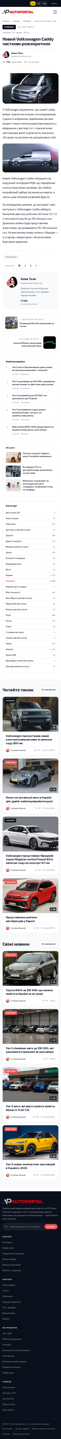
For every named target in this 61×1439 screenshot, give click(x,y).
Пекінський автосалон (30, 609)
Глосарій (7, 1344)
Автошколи (8, 1398)
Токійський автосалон (30, 638)
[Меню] (55, 11)
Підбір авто (8, 1248)
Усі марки (7, 1242)
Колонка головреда (30, 558)
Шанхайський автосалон (30, 666)
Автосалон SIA (30, 512)
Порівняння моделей (13, 1253)
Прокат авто (9, 1404)
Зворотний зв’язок (21, 1434)
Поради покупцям (12, 1301)
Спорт (30, 626)
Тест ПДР (7, 1333)
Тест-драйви (9, 1307)
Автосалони (9, 1387)
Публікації (8, 1296)
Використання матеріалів (43, 1428)
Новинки (9, 27)
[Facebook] (25, 265)
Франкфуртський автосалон (30, 660)
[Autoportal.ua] (18, 12)
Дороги (30, 535)
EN (44, 3)
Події (30, 615)
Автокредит (9, 1355)
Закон (30, 552)
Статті (6, 1290)
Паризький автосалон (30, 603)
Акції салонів (30, 518)
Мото (30, 569)
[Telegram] (19, 265)
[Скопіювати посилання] (36, 265)
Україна (30, 649)
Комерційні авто (30, 564)
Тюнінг (30, 643)
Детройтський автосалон (30, 529)
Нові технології (30, 592)
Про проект (8, 1409)
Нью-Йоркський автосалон (30, 598)
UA (33, 3)
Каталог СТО (9, 1393)
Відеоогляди (9, 1313)
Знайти (51, 1226)
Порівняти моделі (11, 1367)
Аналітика (30, 524)
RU (39, 3)
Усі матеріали (49, 689)
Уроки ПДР (30, 655)
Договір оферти (22, 1428)
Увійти (54, 3)
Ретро (30, 621)
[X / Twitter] (30, 265)
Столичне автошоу (30, 632)
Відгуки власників (12, 1264)
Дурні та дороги (30, 541)
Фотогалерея (9, 1259)
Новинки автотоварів (30, 586)
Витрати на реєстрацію (14, 1361)
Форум (6, 1318)
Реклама (6, 1434)
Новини (30, 575)
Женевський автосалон (30, 546)
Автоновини (9, 1285)
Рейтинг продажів (12, 1270)
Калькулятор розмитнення (16, 1350)
